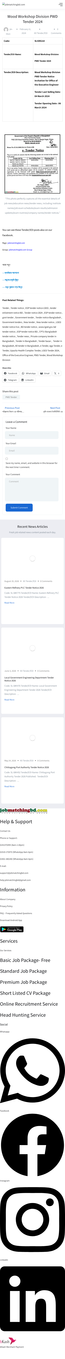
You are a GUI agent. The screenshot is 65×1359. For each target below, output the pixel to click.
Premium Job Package (23, 982)
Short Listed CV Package (25, 993)
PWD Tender (11, 397)
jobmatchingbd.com (16, 243)
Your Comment (13, 474)
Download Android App (11, 920)
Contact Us (5, 831)
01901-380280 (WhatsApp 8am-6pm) (16, 859)
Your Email (11, 443)
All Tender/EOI (40, 33)
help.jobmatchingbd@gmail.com (15, 880)
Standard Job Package (23, 971)
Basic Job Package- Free (25, 960)
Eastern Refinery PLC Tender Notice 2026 (24, 587)
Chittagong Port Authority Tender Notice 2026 (26, 767)
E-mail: (3, 866)
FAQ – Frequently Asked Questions (16, 913)
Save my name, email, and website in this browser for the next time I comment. (31, 465)
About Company (7, 899)
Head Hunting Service (23, 1014)
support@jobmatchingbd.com (14, 873)
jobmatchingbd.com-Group (20, 249)
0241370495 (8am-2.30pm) (12, 845)
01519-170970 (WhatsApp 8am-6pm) (16, 852)
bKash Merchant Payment (12, 1346)
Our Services (5, 950)
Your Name (11, 427)
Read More (9, 602)
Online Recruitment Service (29, 1003)
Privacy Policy (6, 906)
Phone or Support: (8, 838)
